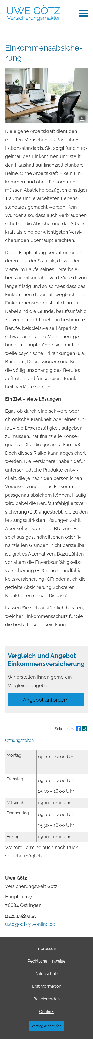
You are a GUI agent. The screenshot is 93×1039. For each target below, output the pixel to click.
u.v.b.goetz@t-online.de (30, 924)
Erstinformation (46, 986)
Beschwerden (46, 999)
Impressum (47, 948)
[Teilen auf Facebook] (78, 728)
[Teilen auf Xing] (84, 728)
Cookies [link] (46, 1011)
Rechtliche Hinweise (46, 961)
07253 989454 (20, 915)
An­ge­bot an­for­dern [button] (46, 700)
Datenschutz (46, 973)
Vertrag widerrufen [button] (46, 1026)
